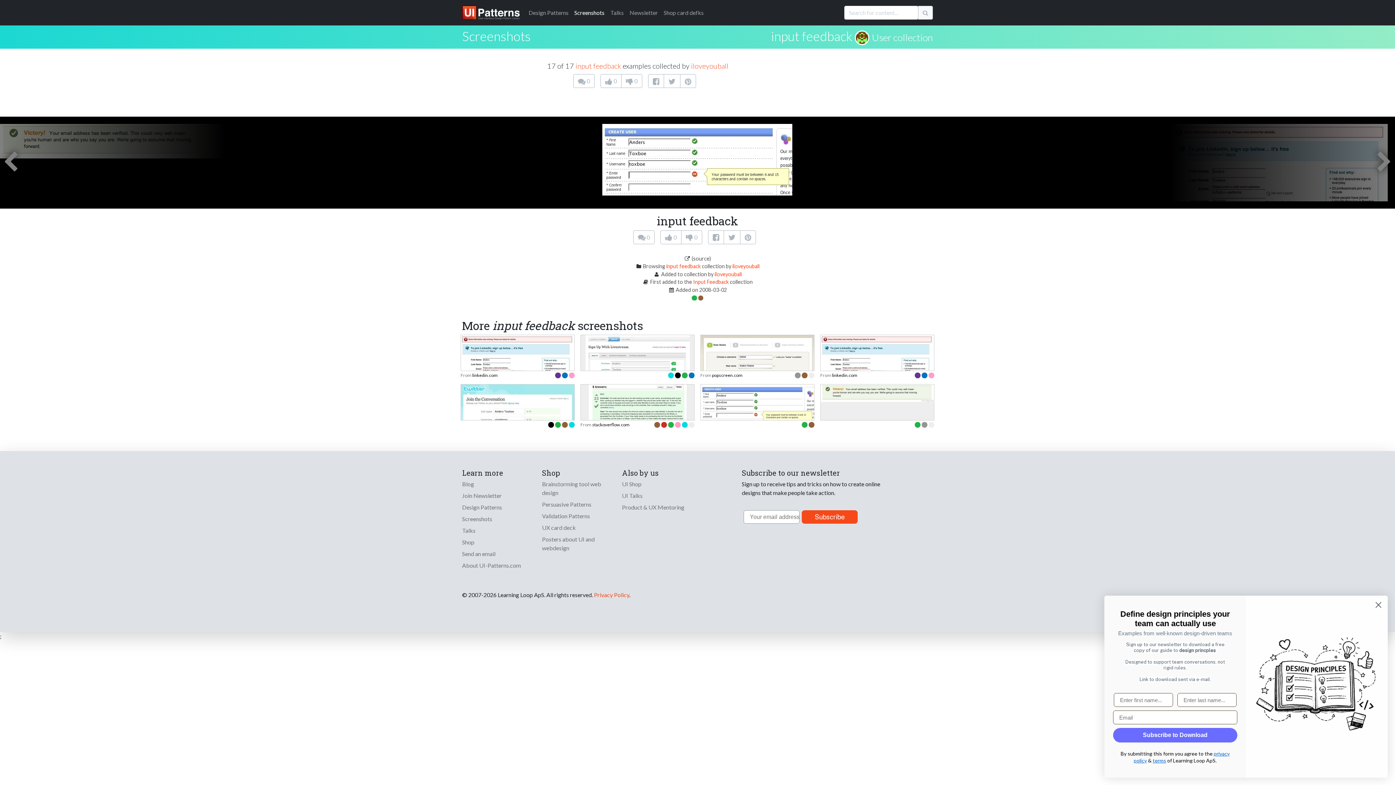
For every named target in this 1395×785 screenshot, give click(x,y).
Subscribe (830, 517)
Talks (617, 12)
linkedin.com (485, 375)
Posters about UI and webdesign (568, 543)
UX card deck (559, 527)
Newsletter (644, 12)
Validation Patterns (566, 515)
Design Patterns (482, 507)
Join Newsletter (482, 495)
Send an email (479, 553)
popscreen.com (727, 375)
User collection (902, 37)
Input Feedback (711, 282)
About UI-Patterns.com (491, 565)
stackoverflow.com (611, 424)
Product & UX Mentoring (653, 507)
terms (1159, 760)
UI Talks (632, 495)
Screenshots (589, 12)
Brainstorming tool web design (571, 488)
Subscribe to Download (1175, 735)
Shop (468, 542)
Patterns (549, 12)
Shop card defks (684, 12)
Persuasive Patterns (566, 504)
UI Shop (632, 483)
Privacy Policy (611, 594)
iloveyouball (709, 65)
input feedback (811, 36)
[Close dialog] (1378, 605)
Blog (468, 483)
